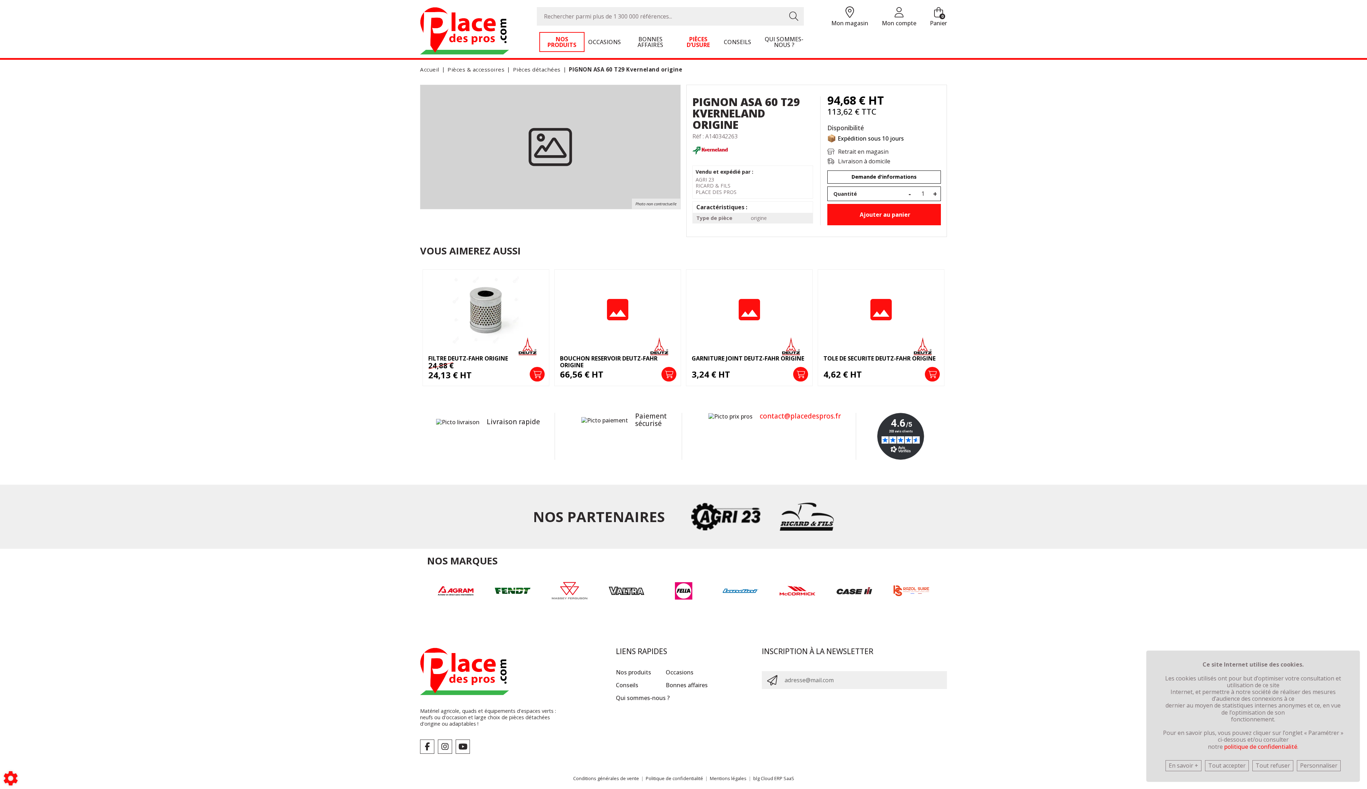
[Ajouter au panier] (537, 374)
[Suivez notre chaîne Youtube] (463, 747)
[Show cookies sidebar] (11, 778)
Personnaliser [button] (1318, 765)
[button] (624, 69)
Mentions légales (728, 778)
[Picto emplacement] (849, 12)
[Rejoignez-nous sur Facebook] (427, 747)
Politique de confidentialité (674, 778)
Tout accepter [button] (1227, 765)
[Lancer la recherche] (794, 16)
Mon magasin (849, 23)
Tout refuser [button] (1273, 765)
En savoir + (1183, 765)
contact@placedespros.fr (800, 416)
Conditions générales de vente (606, 778)
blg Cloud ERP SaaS (773, 778)
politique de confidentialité (1260, 747)
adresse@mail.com (809, 680)
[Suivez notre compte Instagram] (445, 747)
